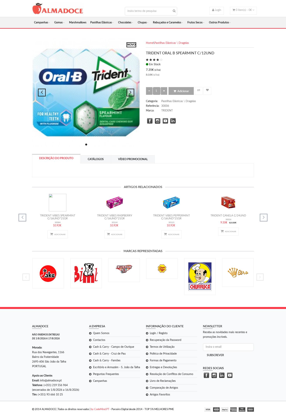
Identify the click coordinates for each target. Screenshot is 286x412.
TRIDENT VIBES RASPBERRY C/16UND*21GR (114, 217)
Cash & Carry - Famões (106, 360)
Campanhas (41, 22)
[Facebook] (149, 120)
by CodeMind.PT (100, 409)
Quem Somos (101, 333)
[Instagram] (157, 120)
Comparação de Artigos (164, 387)
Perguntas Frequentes (106, 374)
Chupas (142, 22)
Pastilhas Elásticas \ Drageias (171, 43)
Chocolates (124, 22)
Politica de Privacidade (163, 353)
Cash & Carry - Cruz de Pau (109, 353)
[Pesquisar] (174, 10)
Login (217, 10)
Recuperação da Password (165, 340)
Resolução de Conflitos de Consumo (171, 374)
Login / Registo (159, 333)
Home (149, 43)
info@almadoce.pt (51, 380)
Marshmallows (77, 22)
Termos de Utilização (162, 347)
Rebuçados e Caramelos (167, 22)
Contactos (99, 340)
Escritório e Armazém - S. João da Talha (116, 367)
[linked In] (221, 375)
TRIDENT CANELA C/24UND (228, 215)
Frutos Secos (195, 22)
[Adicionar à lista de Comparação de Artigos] (199, 91)
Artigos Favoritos (160, 394)
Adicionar (183, 91)
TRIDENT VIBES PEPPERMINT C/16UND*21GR (171, 217)
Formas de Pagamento (163, 360)
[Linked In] (172, 120)
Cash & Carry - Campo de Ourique (113, 347)
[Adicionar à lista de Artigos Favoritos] (207, 91)
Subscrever (215, 355)
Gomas (58, 22)
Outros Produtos (219, 22)
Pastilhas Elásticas (101, 22)
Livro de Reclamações (163, 381)
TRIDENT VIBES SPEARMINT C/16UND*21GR (57, 217)
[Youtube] (164, 120)
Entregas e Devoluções (163, 367)
